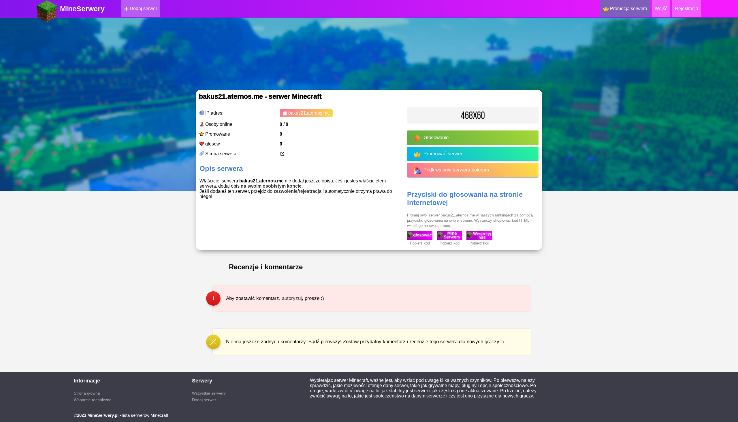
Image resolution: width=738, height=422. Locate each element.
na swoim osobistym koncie (271, 186)
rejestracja (310, 191)
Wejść (661, 8)
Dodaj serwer (143, 8)
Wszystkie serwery (209, 393)
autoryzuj (292, 298)
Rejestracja (686, 8)
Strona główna (87, 393)
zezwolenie (286, 191)
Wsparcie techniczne (93, 399)
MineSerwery (82, 9)
